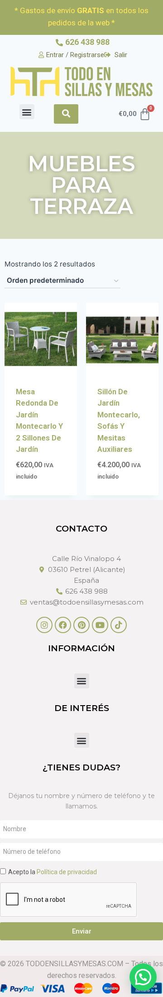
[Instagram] (44, 625)
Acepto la (52, 872)
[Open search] (66, 114)
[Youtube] (100, 625)
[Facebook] (63, 625)
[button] (26, 111)
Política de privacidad (67, 872)
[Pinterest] (81, 625)
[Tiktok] (118, 625)
